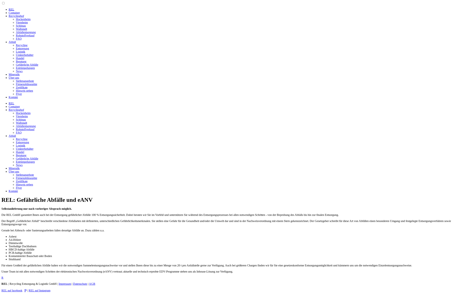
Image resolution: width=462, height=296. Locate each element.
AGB (92, 283)
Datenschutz (80, 283)
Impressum (65, 283)
